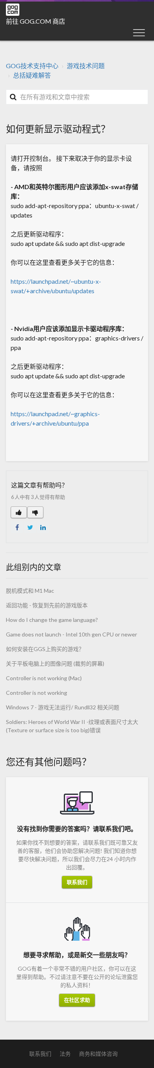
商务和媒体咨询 (98, 1053)
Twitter (30, 527)
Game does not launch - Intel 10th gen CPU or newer (71, 634)
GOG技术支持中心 (32, 65)
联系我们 (77, 882)
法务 (65, 1053)
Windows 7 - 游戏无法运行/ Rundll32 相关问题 (62, 707)
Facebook (17, 527)
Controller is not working (36, 692)
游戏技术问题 (86, 65)
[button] (139, 32)
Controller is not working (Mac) (44, 678)
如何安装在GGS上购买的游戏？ (45, 649)
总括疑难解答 (32, 75)
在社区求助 (77, 1000)
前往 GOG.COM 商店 (35, 21)
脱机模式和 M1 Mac (30, 590)
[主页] (12, 10)
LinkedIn (43, 527)
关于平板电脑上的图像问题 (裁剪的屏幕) (55, 663)
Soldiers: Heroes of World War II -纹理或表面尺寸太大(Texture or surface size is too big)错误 (72, 725)
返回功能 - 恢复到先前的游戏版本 (47, 605)
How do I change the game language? (52, 619)
